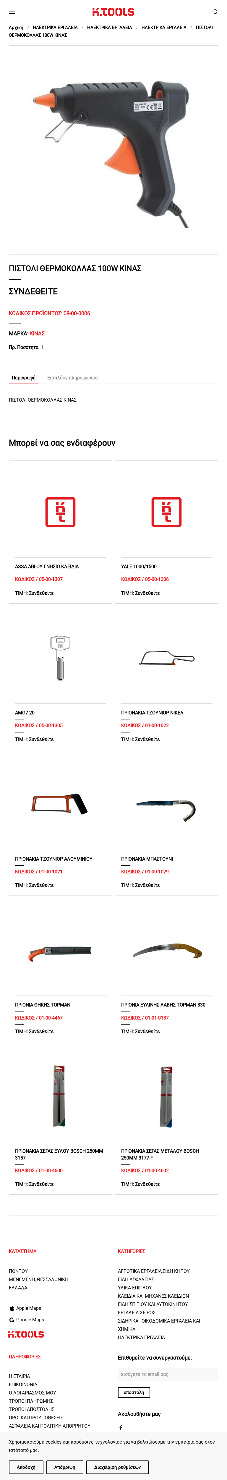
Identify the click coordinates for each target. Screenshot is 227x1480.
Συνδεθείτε (33, 291)
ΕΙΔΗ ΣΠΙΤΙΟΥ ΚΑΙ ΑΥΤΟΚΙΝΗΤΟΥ (153, 1304)
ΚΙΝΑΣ (37, 333)
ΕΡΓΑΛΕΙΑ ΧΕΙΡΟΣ (136, 1312)
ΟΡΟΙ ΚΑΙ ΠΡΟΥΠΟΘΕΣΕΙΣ (36, 1418)
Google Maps (30, 1320)
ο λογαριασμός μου (32, 1393)
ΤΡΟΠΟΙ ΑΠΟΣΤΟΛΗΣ (31, 1409)
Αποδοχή (26, 1467)
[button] (12, 12)
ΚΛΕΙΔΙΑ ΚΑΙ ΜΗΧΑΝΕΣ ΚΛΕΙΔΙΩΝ (153, 1296)
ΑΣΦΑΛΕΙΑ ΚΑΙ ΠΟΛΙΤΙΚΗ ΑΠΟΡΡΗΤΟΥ (49, 1426)
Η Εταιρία (19, 1376)
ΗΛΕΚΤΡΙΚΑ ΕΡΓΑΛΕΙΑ (141, 1337)
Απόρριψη (64, 1467)
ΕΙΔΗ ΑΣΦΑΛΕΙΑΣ (136, 1279)
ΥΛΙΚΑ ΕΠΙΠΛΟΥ (135, 1288)
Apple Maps (28, 1308)
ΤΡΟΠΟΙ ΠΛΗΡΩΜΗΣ (31, 1401)
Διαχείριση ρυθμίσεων (117, 1467)
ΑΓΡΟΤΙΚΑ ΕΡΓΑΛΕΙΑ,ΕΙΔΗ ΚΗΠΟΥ (154, 1271)
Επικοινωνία (23, 1384)
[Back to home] (113, 12)
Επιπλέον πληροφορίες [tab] (72, 378)
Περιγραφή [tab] (23, 378)
